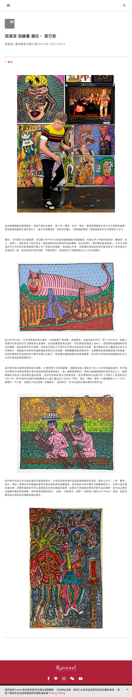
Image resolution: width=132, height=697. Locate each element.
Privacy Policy (57, 693)
